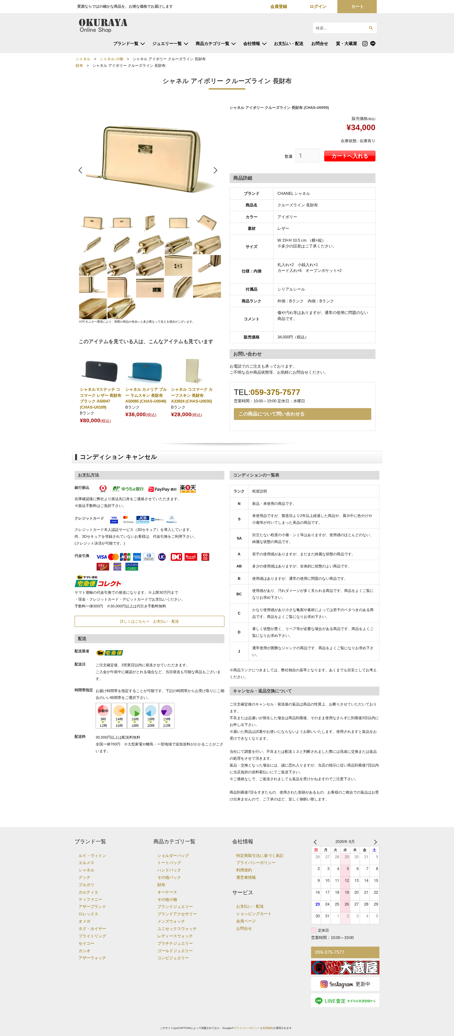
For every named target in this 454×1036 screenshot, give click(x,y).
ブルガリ (86, 884)
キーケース (167, 892)
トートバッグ (169, 862)
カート (357, 6)
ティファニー (90, 899)
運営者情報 (246, 877)
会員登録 (278, 6)
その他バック (169, 877)
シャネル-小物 (111, 59)
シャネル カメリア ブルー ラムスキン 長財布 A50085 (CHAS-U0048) (146, 395)
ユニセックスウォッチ (177, 928)
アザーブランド (92, 906)
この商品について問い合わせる (272, 414)
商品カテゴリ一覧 (212, 43)
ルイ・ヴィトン (92, 855)
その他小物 (167, 899)
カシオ (84, 950)
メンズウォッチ (171, 921)
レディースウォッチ (175, 936)
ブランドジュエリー (175, 906)
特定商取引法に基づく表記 (259, 855)
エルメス (86, 862)
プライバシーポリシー (256, 862)
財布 (79, 66)
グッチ (84, 877)
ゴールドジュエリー (175, 950)
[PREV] (316, 841)
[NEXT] (374, 841)
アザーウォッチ (92, 958)
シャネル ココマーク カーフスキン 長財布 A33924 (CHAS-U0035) (192, 395)
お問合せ (319, 43)
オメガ (84, 921)
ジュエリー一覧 (167, 43)
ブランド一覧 (125, 43)
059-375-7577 (275, 392)
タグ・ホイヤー (92, 928)
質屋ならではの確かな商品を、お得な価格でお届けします (125, 6)
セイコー (86, 943)
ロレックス (88, 914)
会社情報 (251, 43)
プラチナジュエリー (175, 943)
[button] (371, 28)
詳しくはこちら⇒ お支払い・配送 (149, 621)
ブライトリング (92, 936)
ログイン (318, 6)
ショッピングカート (254, 913)
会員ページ (246, 921)
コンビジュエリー (173, 958)
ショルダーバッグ (173, 855)
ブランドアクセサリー (177, 914)
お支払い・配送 (288, 43)
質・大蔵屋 (346, 43)
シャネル (83, 59)
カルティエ (88, 892)
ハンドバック (169, 870)
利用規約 (244, 870)
